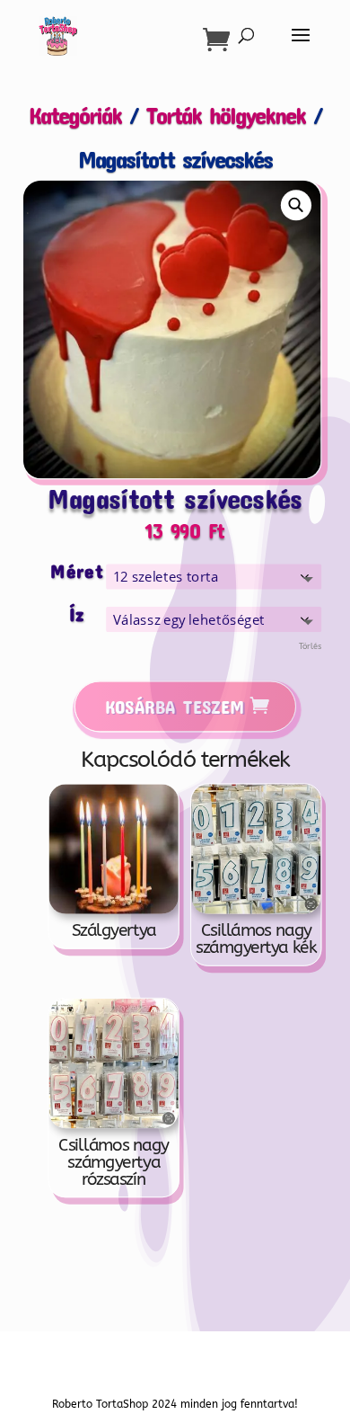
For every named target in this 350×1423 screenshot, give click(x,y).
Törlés (309, 647)
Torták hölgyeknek (225, 115)
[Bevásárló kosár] (221, 39)
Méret (76, 571)
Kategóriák (75, 115)
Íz (76, 613)
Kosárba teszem (174, 706)
